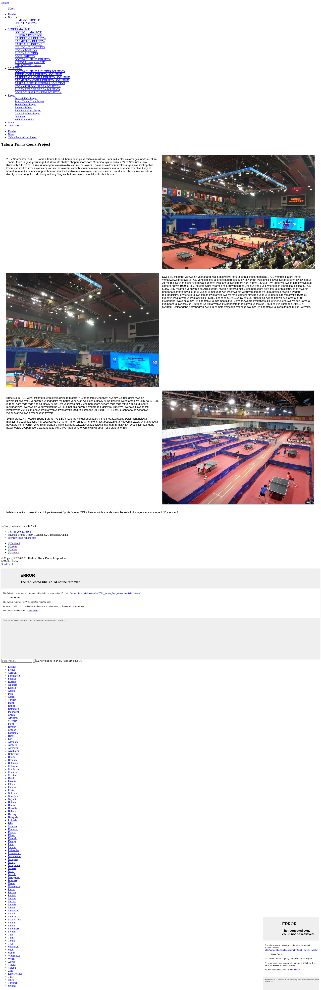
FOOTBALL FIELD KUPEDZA (33, 59)
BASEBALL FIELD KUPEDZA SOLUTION (40, 83)
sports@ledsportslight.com (22, 537)
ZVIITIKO (21, 26)
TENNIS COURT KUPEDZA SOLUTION (38, 74)
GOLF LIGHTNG (25, 56)
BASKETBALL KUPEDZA (30, 38)
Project (11, 95)
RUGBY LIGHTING (26, 53)
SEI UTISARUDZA (26, 23)
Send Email (7, 564)
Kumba (12, 14)
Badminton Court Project (28, 110)
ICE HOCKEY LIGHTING (30, 47)
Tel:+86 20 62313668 (19, 531)
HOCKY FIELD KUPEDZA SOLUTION (38, 86)
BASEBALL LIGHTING (28, 44)
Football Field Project (26, 98)
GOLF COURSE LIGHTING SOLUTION (38, 92)
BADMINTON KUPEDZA (30, 41)
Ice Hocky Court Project (27, 113)
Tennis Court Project (25, 104)
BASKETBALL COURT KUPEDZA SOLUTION (42, 77)
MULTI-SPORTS (24, 119)
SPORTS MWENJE (19, 29)
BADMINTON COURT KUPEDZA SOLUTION (42, 80)
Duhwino (20, 116)
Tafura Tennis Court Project (29, 101)
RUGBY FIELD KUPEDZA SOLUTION (37, 89)
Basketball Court (23, 107)
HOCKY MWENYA (26, 50)
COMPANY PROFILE (27, 20)
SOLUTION (15, 68)
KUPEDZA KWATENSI (28, 35)
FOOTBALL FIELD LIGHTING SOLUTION (40, 71)
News (11, 122)
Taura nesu (14, 125)
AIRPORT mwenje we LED (30, 62)
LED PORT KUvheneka (28, 65)
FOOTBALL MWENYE (28, 32)
